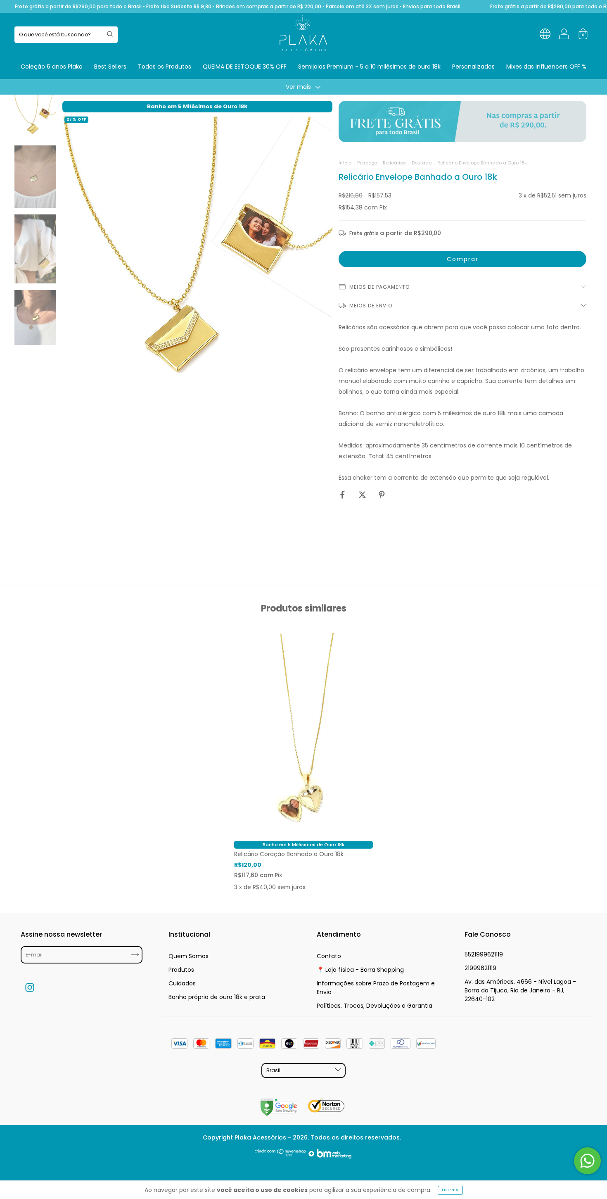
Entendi (450, 1190)
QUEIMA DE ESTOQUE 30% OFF (245, 66)
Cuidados (182, 983)
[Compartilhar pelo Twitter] (363, 495)
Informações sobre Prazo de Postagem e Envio (376, 987)
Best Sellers (110, 66)
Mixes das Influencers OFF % (546, 66)
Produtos (181, 970)
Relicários (394, 162)
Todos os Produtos (164, 66)
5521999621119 (484, 954)
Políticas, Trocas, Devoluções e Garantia (374, 1006)
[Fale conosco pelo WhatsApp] (587, 1160)
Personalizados (473, 66)
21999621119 (480, 968)
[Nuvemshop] (280, 1156)
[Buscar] (110, 34)
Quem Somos (188, 956)
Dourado (422, 162)
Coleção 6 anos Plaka (52, 66)
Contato (329, 956)
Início (345, 162)
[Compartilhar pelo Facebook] (343, 495)
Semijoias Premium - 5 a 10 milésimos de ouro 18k (369, 66)
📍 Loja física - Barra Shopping (360, 970)
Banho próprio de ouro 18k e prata (216, 997)
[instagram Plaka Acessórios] (30, 987)
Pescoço (367, 162)
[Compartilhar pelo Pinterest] (382, 495)
